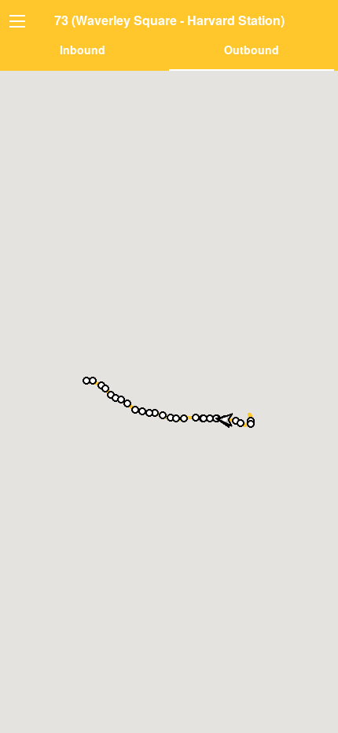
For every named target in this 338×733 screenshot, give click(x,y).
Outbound (251, 49)
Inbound (82, 49)
